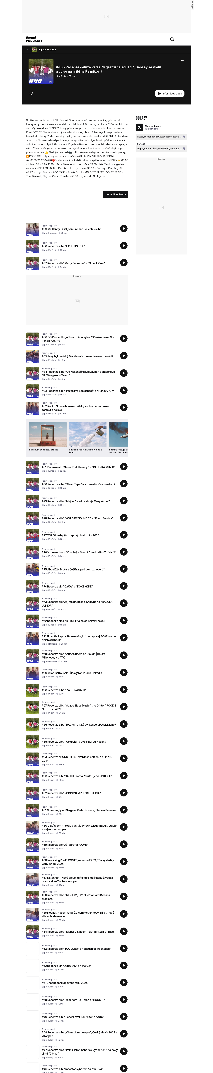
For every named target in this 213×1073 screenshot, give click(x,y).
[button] (172, 39)
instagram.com (151, 129)
